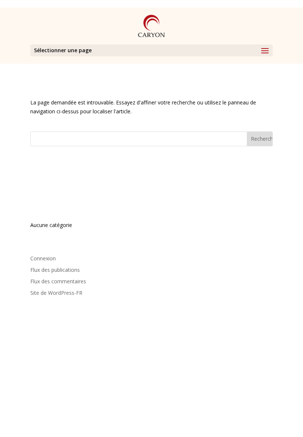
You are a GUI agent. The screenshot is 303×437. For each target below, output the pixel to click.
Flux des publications (55, 269)
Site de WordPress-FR (56, 292)
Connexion (43, 258)
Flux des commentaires (58, 281)
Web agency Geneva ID (240, 330)
